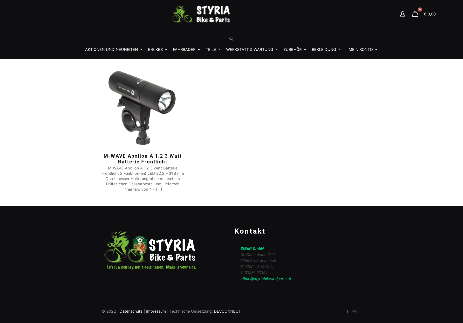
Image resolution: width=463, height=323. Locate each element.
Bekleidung (324, 49)
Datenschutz (131, 311)
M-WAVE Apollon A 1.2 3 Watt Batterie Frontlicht (143, 159)
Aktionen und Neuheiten (111, 49)
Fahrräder (184, 49)
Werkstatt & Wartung (249, 49)
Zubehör (292, 49)
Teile (211, 49)
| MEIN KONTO (359, 49)
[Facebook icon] (347, 311)
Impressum (156, 311)
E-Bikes (155, 49)
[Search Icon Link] (231, 40)
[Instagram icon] (354, 311)
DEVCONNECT (227, 311)
